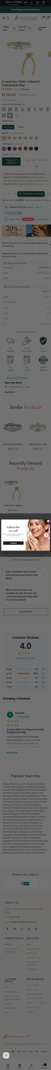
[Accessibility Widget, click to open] (46, 535)
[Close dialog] (48, 521)
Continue (13, 543)
